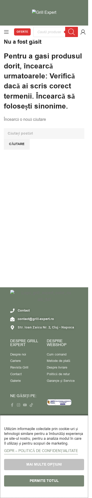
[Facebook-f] (12, 405)
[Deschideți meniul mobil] (6, 32)
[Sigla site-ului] (44, 12)
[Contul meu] (83, 32)
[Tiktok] (31, 405)
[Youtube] (25, 405)
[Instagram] (18, 405)
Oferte (22, 32)
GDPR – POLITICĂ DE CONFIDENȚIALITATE (41, 450)
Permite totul (44, 480)
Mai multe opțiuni (44, 464)
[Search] (71, 32)
